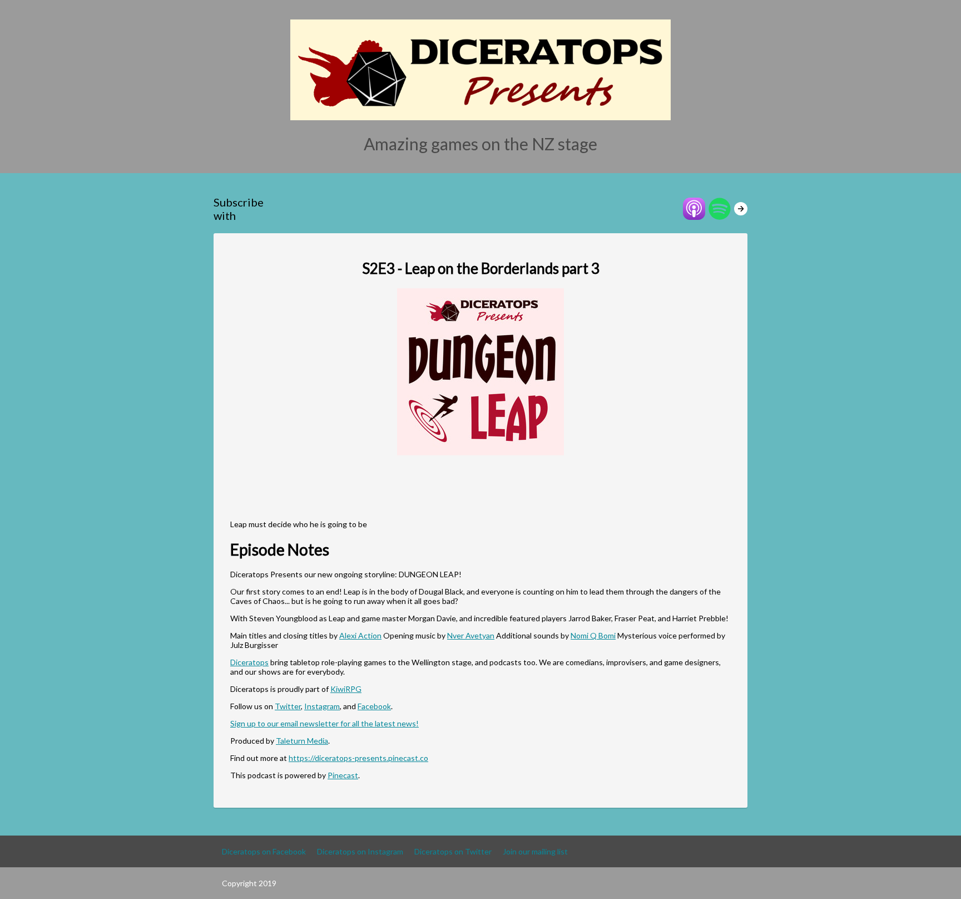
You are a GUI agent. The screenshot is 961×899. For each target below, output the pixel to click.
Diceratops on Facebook (264, 851)
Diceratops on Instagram (360, 851)
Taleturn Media (302, 740)
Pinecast (343, 775)
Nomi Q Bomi (593, 635)
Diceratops (249, 662)
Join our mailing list (535, 851)
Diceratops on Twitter (453, 851)
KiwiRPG (345, 689)
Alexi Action (360, 635)
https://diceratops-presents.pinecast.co (358, 758)
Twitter (288, 706)
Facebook (374, 706)
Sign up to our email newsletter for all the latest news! (324, 723)
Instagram (322, 706)
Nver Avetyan (470, 635)
